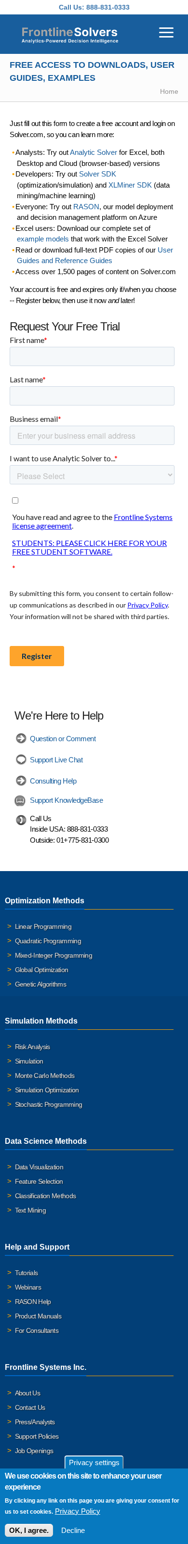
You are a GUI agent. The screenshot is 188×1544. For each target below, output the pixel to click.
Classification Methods (45, 1196)
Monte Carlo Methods (45, 1075)
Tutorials (26, 1273)
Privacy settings (94, 1462)
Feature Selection (39, 1181)
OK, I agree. (29, 1530)
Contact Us (30, 1407)
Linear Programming (43, 926)
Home (169, 91)
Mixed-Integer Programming (54, 955)
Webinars (28, 1287)
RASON (86, 206)
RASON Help (33, 1301)
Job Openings (34, 1451)
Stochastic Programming (48, 1104)
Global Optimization (41, 970)
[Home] (70, 34)
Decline (73, 1530)
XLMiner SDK (130, 185)
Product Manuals (38, 1316)
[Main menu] (166, 31)
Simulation (29, 1061)
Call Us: (71, 7)
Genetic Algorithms (40, 984)
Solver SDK (97, 174)
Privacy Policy (77, 1511)
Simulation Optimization (47, 1090)
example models (43, 239)
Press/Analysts (35, 1422)
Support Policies (37, 1436)
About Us (27, 1393)
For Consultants (37, 1330)
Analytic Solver (93, 152)
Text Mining (30, 1210)
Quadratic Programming (48, 941)
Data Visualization (39, 1167)
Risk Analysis (32, 1046)
